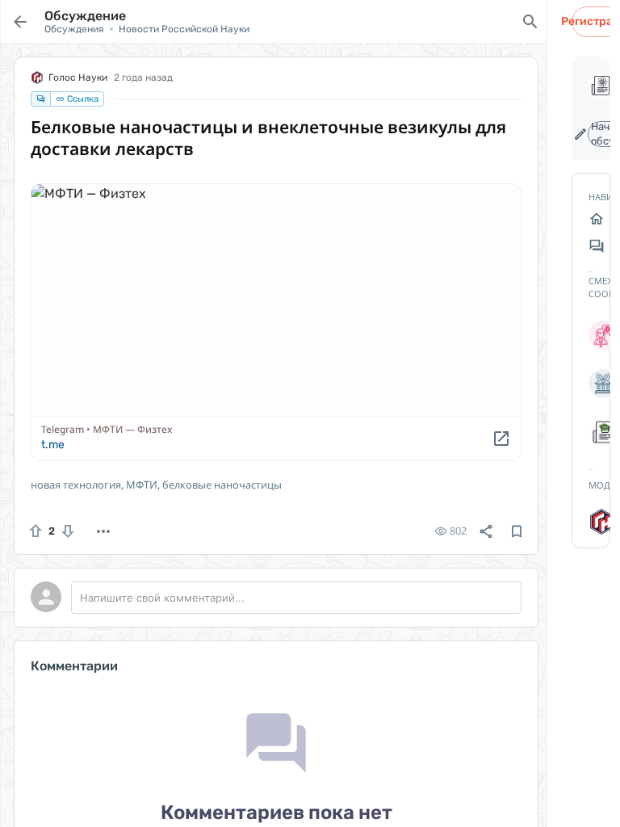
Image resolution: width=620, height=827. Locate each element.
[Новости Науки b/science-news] (591, 335)
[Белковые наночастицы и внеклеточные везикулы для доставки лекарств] (276, 322)
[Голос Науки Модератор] (591, 522)
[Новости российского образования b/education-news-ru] (591, 432)
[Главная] (590, 218)
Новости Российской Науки (184, 29)
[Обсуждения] (590, 246)
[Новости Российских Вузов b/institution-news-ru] (591, 383)
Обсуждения (74, 29)
